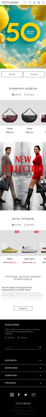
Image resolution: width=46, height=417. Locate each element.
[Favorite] (30, 2)
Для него (34, 74)
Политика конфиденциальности (23, 411)
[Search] (25, 2)
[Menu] (43, 2)
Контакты (11, 360)
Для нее (12, 74)
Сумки (10, 129)
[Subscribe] (39, 347)
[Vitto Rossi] (10, 3)
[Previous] (3, 115)
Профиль (10, 383)
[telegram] (25, 395)
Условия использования (23, 408)
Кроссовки (29, 259)
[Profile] (34, 2)
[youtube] (33, 394)
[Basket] (39, 2)
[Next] (42, 115)
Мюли (10, 259)
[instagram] (12, 395)
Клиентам (11, 375)
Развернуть (23, 308)
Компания (11, 368)
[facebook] (19, 394)
